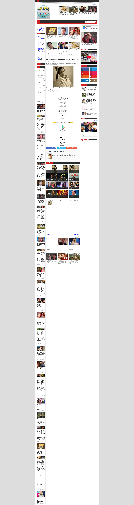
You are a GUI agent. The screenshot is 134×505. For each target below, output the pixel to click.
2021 (39, 36)
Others (50, 21)
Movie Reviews (40, 77)
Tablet (39, 90)
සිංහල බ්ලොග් (58, 21)
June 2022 (40, 45)
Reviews (42, 21)
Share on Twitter (62, 147)
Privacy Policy (68, 21)
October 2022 (40, 51)
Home (38, 21)
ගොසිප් (39, 95)
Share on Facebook (52, 147)
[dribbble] (92, 1)
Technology (39, 92)
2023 (39, 57)
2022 (39, 37)
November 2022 (41, 52)
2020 (39, 35)
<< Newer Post (49, 234)
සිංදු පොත (55, 64)
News (53, 21)
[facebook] (84, 1)
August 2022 (40, 48)
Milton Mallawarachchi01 (69, 63)
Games (39, 72)
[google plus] (96, 1)
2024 (39, 58)
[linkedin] (94, 1)
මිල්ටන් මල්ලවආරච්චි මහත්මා (50, 64)
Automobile (39, 68)
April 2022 (40, 43)
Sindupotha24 (74, 63)
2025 (39, 59)
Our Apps (63, 21)
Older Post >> (76, 234)
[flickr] (90, 1)
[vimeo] (88, 1)
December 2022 (41, 55)
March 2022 (40, 42)
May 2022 (40, 44)
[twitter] (86, 1)
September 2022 (41, 49)
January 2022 (40, 38)
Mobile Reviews (40, 75)
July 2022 (39, 47)
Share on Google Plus (72, 147)
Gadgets (39, 70)
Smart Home (40, 87)
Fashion (46, 21)
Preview (39, 82)
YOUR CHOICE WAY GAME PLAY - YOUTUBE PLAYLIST (41, 29)
